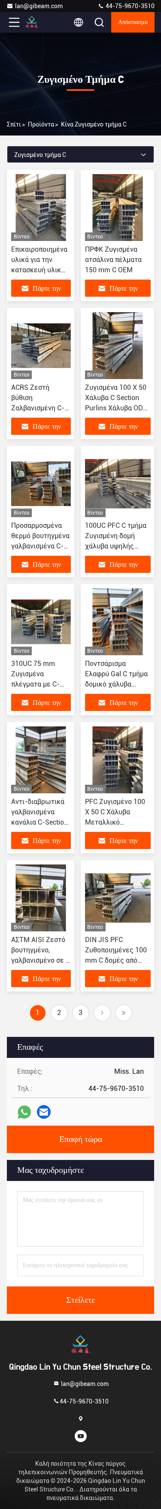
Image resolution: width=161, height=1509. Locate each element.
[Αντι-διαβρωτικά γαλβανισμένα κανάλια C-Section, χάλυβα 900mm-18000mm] (41, 759)
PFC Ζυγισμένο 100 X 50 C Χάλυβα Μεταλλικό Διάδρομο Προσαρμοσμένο (115, 822)
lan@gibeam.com (39, 6)
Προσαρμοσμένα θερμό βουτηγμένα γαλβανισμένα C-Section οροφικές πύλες (40, 546)
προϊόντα (41, 124)
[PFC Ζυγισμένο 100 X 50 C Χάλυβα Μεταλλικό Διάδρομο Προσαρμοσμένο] (118, 759)
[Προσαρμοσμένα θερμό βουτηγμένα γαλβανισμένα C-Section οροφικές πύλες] (41, 483)
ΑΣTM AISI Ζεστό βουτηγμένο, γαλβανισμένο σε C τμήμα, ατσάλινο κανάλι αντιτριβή (40, 960)
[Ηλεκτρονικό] (43, 1111)
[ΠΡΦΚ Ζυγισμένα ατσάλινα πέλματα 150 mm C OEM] (118, 207)
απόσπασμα (133, 22)
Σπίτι (14, 124)
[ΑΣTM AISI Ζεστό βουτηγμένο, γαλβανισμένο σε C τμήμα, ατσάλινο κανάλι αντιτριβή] (41, 897)
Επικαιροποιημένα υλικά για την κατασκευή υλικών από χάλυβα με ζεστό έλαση (40, 270)
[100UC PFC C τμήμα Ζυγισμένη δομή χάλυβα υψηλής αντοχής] (118, 483)
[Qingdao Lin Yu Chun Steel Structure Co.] (42, 22)
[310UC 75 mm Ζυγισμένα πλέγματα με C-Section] (41, 621)
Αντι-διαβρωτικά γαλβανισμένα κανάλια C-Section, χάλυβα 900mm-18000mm (40, 822)
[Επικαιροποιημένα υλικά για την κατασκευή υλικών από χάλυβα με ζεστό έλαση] (41, 207)
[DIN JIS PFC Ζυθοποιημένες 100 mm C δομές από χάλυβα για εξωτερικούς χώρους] (118, 897)
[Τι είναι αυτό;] (24, 1112)
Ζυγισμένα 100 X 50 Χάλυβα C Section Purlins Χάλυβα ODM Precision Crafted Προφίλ (117, 408)
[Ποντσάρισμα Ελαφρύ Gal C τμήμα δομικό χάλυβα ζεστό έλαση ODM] (118, 621)
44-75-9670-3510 (129, 6)
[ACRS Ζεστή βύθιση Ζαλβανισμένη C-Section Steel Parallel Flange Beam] (41, 345)
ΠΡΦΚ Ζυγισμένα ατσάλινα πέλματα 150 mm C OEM (113, 259)
